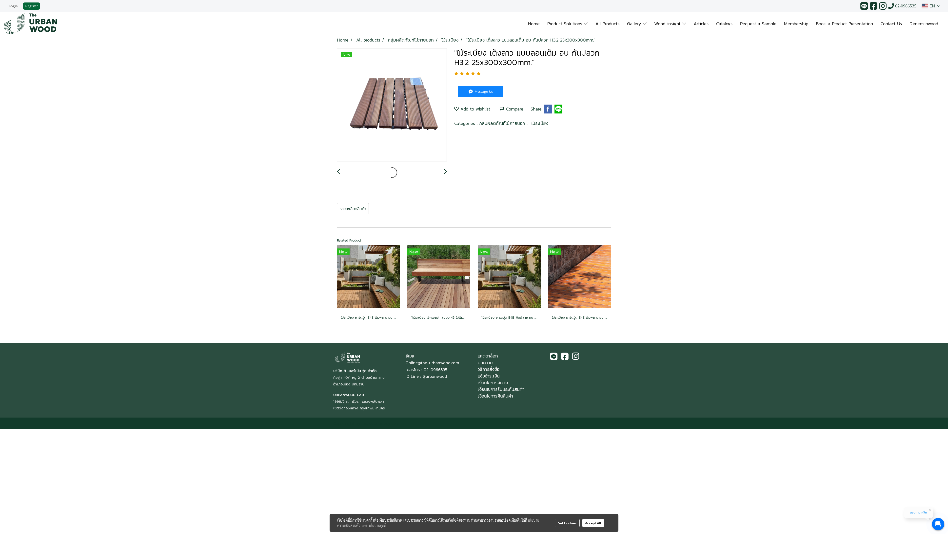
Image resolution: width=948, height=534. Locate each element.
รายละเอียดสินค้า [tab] (353, 209)
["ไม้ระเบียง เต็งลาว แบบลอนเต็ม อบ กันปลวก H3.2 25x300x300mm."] (392, 105)
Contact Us (891, 23)
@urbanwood (434, 376)
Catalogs (724, 23)
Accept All (593, 523)
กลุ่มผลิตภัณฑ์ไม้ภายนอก (503, 123)
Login (13, 6)
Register (31, 6)
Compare (513, 109)
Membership (796, 23)
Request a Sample (758, 23)
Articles (701, 23)
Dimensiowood (923, 23)
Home (534, 23)
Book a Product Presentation (844, 23)
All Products (607, 23)
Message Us (483, 91)
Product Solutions (565, 23)
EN (932, 5)
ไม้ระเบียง (539, 123)
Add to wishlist (474, 109)
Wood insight (668, 23)
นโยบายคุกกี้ (377, 525)
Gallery (635, 23)
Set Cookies (567, 523)
